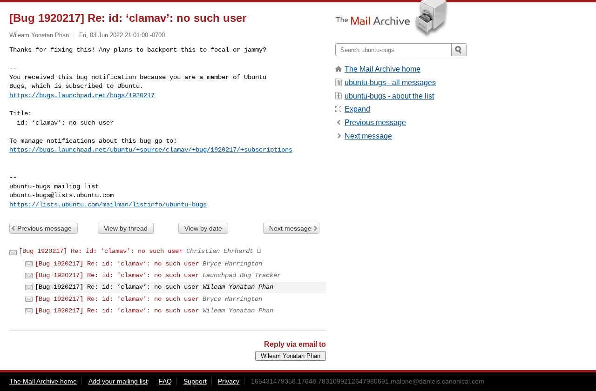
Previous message (44, 228)
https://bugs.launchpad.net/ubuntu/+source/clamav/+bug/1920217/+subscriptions (150, 149)
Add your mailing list (118, 381)
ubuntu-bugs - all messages (390, 82)
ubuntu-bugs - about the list (389, 96)
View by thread (126, 228)
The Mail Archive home (382, 69)
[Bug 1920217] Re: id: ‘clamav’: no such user (101, 251)
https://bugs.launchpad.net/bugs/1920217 (82, 95)
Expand (357, 109)
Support (195, 381)
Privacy (228, 381)
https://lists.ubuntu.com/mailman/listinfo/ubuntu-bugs (108, 204)
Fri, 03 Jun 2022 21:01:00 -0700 (122, 35)
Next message (290, 228)
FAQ (165, 381)
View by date (203, 228)
